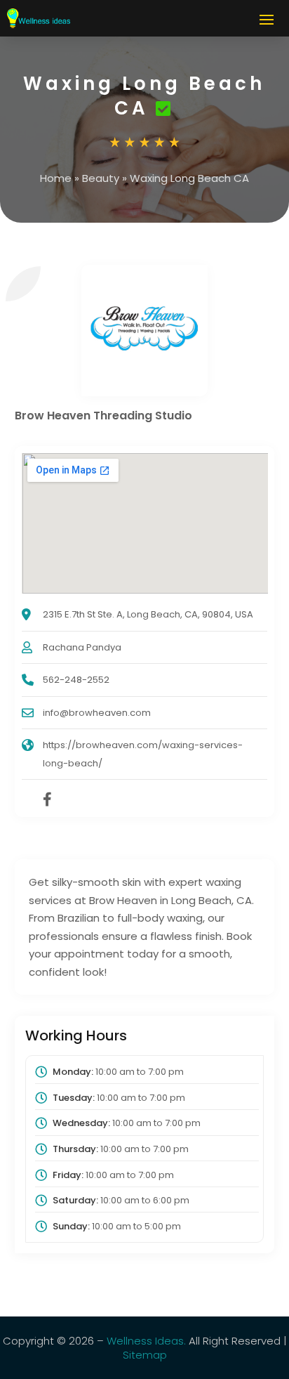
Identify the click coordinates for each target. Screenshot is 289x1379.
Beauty (100, 178)
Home (56, 178)
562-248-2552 (76, 679)
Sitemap (145, 1354)
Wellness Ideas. (146, 1340)
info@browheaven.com (97, 712)
